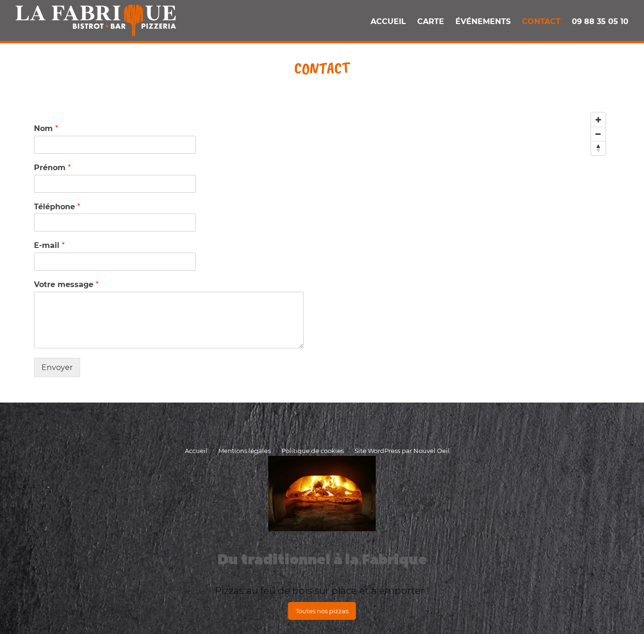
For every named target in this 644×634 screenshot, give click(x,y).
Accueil (388, 21)
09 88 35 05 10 (600, 21)
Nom (46, 128)
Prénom (52, 167)
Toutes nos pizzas (322, 611)
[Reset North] (598, 148)
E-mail (49, 245)
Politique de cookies (312, 450)
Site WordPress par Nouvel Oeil (402, 450)
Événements (483, 21)
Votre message (66, 284)
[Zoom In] (598, 120)
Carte (430, 21)
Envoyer (57, 367)
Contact (541, 21)
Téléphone (57, 206)
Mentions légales (244, 450)
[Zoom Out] (598, 134)
